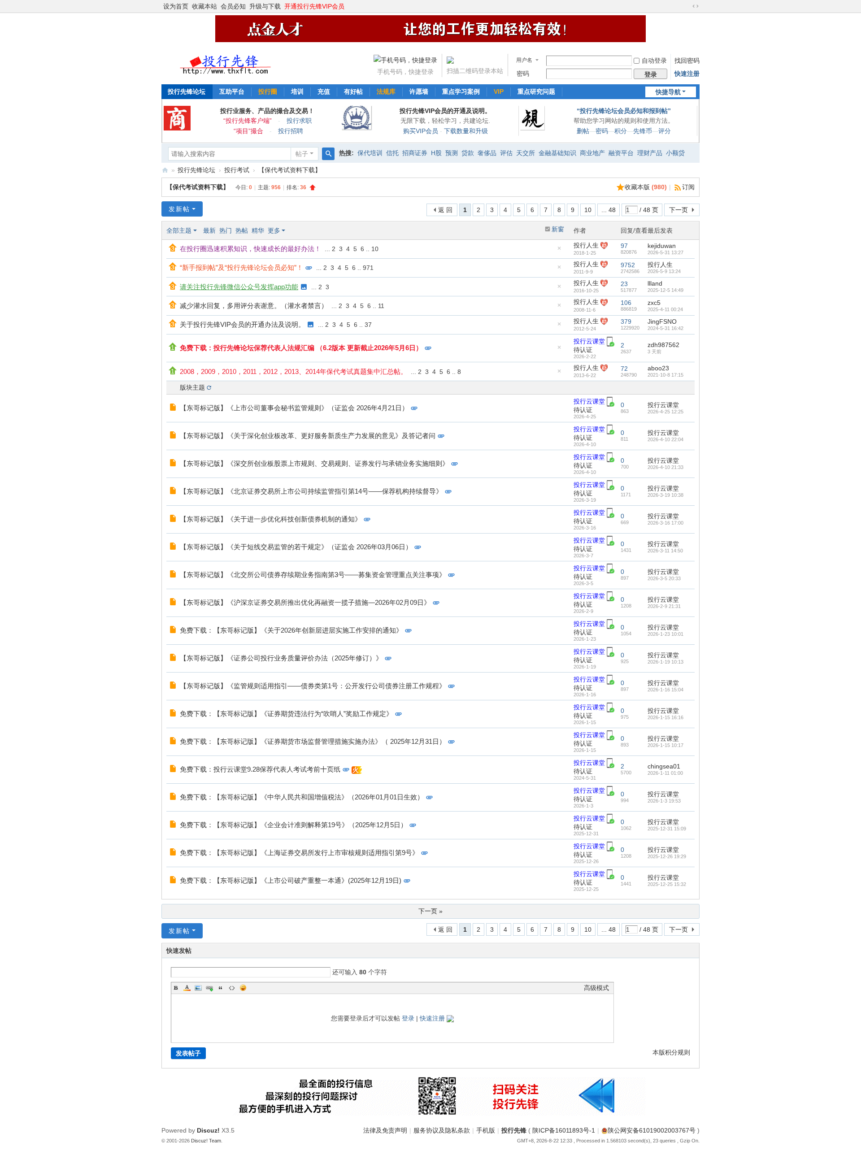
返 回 (445, 209)
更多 (274, 230)
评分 (664, 131)
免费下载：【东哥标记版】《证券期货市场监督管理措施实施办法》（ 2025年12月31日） (313, 741)
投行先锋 (513, 1130)
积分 (620, 131)
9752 (628, 265)
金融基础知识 (557, 152)
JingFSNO (662, 321)
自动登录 (654, 60)
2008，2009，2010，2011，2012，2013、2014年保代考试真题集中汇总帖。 (293, 371)
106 (626, 302)
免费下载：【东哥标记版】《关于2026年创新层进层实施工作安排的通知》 (291, 630)
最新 (209, 230)
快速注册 (687, 73)
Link (209, 987)
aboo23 (658, 368)
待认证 (583, 349)
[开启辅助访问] (687, 6)
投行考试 (236, 170)
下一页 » (430, 911)
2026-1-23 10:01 (665, 634)
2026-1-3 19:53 (664, 800)
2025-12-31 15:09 (667, 828)
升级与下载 (265, 6)
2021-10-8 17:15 (665, 375)
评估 (506, 152)
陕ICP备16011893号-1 (563, 1130)
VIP (499, 91)
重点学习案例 (461, 91)
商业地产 (592, 152)
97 (624, 245)
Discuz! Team (206, 1140)
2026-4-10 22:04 (665, 439)
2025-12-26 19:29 (667, 856)
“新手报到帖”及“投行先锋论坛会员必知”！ (241, 267)
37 (368, 324)
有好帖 (353, 91)
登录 (408, 1018)
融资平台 (621, 152)
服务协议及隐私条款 (441, 1130)
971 (368, 267)
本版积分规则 (671, 1052)
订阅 (688, 187)
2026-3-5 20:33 (664, 578)
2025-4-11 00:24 (665, 309)
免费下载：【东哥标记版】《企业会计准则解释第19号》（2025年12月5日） (293, 825)
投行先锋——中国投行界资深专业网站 (165, 170)
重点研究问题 (536, 91)
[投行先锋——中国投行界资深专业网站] (226, 61)
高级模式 (596, 987)
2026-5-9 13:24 (664, 271)
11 (381, 305)
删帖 (583, 131)
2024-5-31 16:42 (665, 328)
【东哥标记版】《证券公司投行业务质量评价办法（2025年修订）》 (281, 658)
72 (624, 368)
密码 (523, 73)
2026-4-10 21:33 (665, 467)
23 (624, 283)
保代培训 (370, 152)
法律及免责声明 (385, 1130)
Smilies (243, 987)
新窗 (558, 229)
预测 (451, 152)
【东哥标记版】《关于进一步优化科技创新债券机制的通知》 (270, 519)
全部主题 (178, 230)
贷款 (467, 152)
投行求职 (299, 120)
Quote (220, 987)
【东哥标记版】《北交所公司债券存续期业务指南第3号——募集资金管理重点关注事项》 (313, 574)
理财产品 (649, 152)
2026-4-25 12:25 (665, 411)
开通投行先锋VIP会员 (314, 6)
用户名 (524, 60)
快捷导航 (668, 92)
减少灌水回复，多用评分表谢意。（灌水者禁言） (254, 305)
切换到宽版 (695, 6)
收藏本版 (646, 187)
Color (187, 987)
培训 (297, 91)
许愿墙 (418, 91)
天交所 (525, 152)
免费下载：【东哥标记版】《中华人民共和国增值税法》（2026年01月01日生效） (302, 797)
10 (587, 209)
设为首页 (175, 6)
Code (231, 987)
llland (655, 283)
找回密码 (687, 60)
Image (198, 987)
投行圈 (267, 91)
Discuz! (208, 1130)
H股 (436, 152)
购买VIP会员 (420, 131)
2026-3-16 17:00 (665, 522)
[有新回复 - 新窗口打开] (174, 408)
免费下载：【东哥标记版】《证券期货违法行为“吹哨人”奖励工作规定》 (286, 713)
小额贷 (675, 152)
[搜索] (328, 154)
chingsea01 (664, 766)
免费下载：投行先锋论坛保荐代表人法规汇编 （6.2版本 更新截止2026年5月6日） (301, 348)
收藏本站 (204, 6)
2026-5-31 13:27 (665, 252)
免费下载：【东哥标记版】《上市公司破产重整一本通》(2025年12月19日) (290, 880)
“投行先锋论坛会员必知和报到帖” (624, 110)
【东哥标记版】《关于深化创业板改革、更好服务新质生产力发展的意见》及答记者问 (307, 435)
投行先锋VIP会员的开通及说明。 (445, 110)
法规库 (386, 91)
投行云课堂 (589, 341)
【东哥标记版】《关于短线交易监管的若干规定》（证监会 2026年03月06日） (296, 547)
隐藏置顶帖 (559, 250)
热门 (225, 230)
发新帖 (179, 209)
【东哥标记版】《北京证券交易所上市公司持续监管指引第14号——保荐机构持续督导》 (311, 491)
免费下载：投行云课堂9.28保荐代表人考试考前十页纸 (260, 769)
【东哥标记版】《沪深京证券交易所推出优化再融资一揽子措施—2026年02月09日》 (305, 602)
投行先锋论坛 (186, 91)
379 (626, 321)
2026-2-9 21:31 (664, 606)
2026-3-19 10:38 (665, 495)
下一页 (678, 209)
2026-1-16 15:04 (665, 689)
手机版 (485, 1130)
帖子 (302, 153)
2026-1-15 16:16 (665, 717)
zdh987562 (663, 344)
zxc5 (654, 302)
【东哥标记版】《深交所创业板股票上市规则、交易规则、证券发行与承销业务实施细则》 (314, 463)
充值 (323, 91)
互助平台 (231, 91)
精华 (258, 230)
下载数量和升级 (466, 131)
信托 (392, 152)
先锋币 (642, 131)
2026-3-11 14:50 (665, 550)
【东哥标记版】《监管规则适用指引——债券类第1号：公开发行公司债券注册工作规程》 (313, 686)
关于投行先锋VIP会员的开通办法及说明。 (242, 324)
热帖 (241, 230)
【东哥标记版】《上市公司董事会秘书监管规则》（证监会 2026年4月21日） (294, 408)
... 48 (608, 209)
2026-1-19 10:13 (665, 661)
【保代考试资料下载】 (289, 170)
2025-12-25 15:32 (667, 884)
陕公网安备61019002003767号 (652, 1130)
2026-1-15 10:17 (665, 745)
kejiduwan (662, 245)
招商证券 (414, 152)
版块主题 (192, 387)
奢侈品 (487, 152)
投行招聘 (290, 131)
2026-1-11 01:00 (665, 773)
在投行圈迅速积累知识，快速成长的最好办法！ (250, 248)
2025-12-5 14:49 (665, 290)
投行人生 (586, 245)
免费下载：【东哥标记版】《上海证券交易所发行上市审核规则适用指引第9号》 (299, 852)
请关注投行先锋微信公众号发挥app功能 (239, 287)
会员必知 (233, 6)
